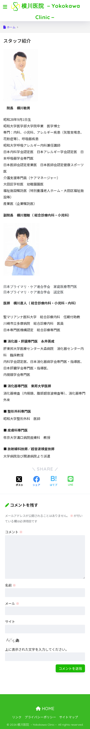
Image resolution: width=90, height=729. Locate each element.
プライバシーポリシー (40, 717)
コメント (14, 531)
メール (12, 603)
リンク (17, 717)
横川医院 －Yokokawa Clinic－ (50, 11)
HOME (47, 708)
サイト (10, 621)
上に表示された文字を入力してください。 (37, 649)
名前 (10, 585)
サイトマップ (68, 717)
